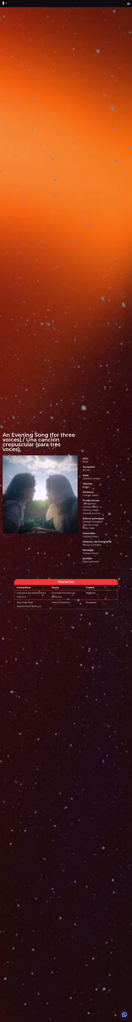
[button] (128, 3)
